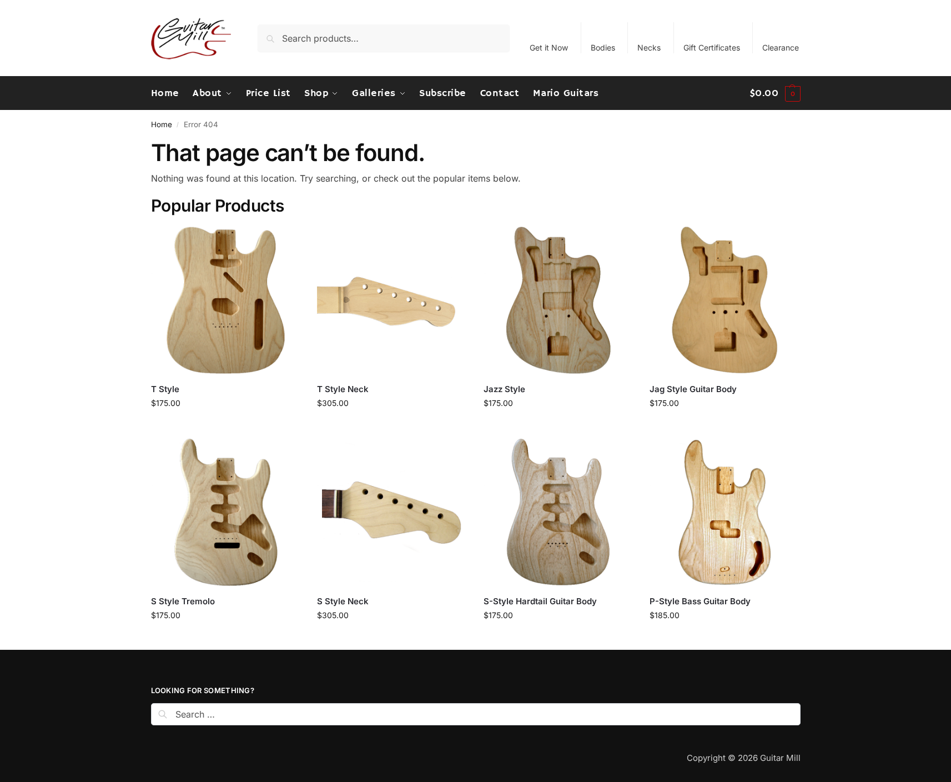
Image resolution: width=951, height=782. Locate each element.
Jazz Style (504, 389)
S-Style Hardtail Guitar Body (540, 601)
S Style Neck (343, 601)
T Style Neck (343, 389)
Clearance (780, 47)
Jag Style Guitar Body (693, 389)
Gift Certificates (711, 47)
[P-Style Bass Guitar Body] (724, 513)
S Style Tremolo (183, 601)
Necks (649, 47)
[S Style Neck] (392, 513)
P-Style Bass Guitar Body (700, 601)
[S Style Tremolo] (226, 513)
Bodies (603, 47)
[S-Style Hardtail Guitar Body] (558, 513)
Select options (225, 426)
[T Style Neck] (392, 300)
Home (161, 124)
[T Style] (226, 300)
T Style (165, 389)
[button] (775, 93)
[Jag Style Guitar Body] (724, 300)
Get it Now (549, 47)
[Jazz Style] (558, 300)
